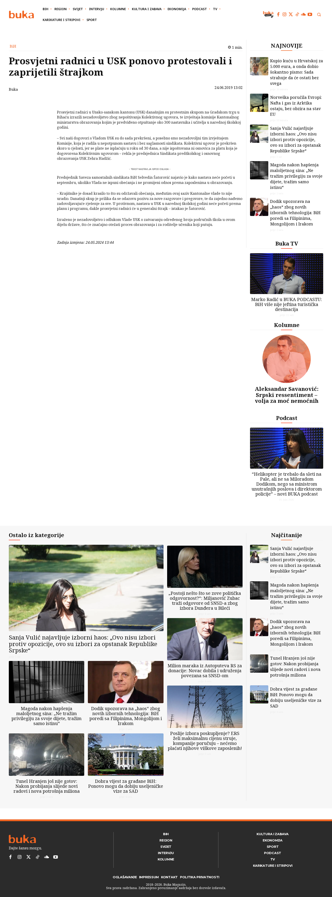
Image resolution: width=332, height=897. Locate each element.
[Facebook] (278, 14)
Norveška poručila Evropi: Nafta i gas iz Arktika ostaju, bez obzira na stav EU (296, 106)
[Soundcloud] (303, 14)
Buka (13, 89)
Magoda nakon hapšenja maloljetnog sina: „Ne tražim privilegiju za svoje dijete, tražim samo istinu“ (296, 176)
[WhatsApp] (45, 134)
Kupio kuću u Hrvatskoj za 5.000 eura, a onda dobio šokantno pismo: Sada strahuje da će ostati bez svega (296, 72)
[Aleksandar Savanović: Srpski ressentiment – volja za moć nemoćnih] (286, 359)
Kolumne (286, 325)
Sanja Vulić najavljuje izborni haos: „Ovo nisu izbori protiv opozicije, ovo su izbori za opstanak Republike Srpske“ (295, 139)
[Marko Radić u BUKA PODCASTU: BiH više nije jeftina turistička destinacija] (286, 273)
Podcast (286, 418)
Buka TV (286, 243)
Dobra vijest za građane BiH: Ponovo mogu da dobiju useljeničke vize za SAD (125, 786)
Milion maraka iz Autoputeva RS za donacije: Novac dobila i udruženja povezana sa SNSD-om (205, 671)
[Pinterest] (45, 124)
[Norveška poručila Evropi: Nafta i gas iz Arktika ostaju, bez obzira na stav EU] (259, 103)
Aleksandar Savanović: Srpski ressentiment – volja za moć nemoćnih (286, 394)
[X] (45, 113)
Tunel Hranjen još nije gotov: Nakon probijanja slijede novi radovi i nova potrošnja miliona (47, 786)
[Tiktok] (297, 14)
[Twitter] (291, 14)
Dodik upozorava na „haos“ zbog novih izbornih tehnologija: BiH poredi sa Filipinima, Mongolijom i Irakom (295, 213)
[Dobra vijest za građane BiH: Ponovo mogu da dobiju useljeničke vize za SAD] (125, 754)
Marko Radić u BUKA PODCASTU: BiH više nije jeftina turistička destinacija (286, 304)
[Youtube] (310, 14)
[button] (319, 14)
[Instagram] (284, 14)
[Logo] (21, 15)
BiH (13, 46)
